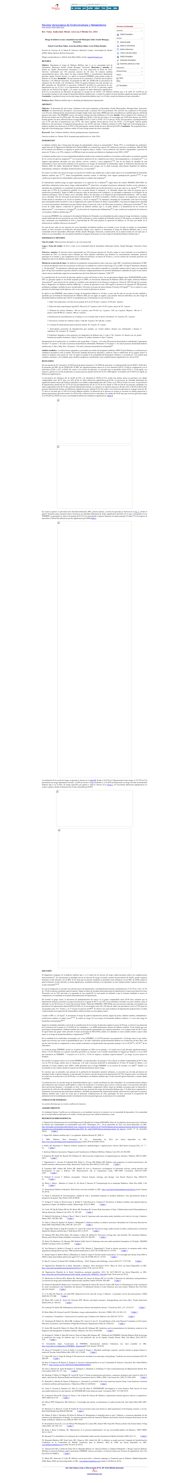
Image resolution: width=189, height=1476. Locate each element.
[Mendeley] (117, 78)
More (121, 78)
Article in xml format (127, 46)
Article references (126, 49)
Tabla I (93, 518)
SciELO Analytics (126, 34)
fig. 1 (137, 512)
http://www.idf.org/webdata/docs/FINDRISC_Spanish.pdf (63, 1346)
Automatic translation (128, 60)
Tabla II (110, 396)
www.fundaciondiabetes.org (52, 1445)
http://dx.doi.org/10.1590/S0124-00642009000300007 (70, 1365)
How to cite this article (129, 53)
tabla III (93, 780)
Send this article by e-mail (129, 64)
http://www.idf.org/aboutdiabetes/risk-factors (118, 1189)
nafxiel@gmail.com (95, 57)
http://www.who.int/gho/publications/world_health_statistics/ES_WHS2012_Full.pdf (74, 1274)
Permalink (123, 86)
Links (54, 1131)
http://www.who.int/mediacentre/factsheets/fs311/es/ (61, 1268)
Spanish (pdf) (125, 42)
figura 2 (110, 785)
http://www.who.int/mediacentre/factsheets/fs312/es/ (61, 1142)
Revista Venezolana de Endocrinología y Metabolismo (74, 25)
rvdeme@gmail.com (94, 1474)
